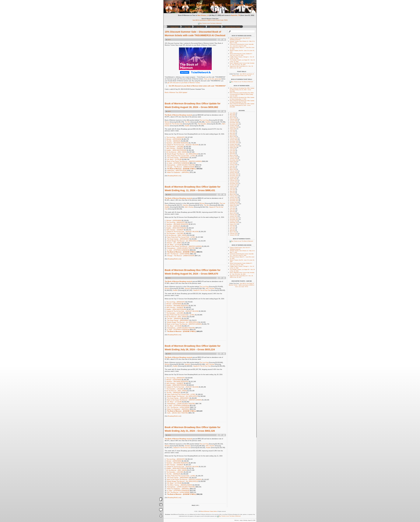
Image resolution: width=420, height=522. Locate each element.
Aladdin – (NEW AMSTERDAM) (176, 150)
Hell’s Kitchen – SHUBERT (175, 148)
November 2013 (234, 200)
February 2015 (234, 180)
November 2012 (234, 219)
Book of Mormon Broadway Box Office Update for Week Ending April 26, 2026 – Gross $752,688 (242, 105)
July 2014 (232, 188)
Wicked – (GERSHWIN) (173, 139)
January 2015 (233, 182)
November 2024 (234, 142)
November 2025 (234, 124)
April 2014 (232, 192)
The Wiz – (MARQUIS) (173, 141)
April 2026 (232, 116)
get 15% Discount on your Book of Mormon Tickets (183, 82)
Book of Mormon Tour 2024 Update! (176, 92)
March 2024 (233, 155)
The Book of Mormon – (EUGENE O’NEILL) (181, 169)
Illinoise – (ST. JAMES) (174, 243)
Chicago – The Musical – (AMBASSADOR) (180, 167)
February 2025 (234, 138)
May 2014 (232, 191)
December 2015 (234, 174)
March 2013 (233, 213)
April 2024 (232, 153)
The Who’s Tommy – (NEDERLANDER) (179, 485)
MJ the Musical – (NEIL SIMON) (176, 152)
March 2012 (233, 232)
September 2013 (234, 203)
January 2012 (233, 235)
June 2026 (232, 113)
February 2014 (234, 196)
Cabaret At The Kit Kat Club (173, 124)
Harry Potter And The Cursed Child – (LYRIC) (181, 156)
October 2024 (233, 144)
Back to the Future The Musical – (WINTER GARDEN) (184, 161)
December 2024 (234, 141)
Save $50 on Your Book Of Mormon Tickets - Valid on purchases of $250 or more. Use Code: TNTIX (241, 285)
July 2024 (232, 149)
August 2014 (233, 186)
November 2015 (234, 175)
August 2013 (233, 205)
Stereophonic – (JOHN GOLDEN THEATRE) (181, 165)
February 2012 (234, 233)
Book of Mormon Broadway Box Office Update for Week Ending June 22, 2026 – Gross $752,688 (242, 89)
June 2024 (232, 150)
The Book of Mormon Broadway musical (178, 115)
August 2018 (233, 161)
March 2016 (233, 169)
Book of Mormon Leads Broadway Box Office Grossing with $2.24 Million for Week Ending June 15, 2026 (242, 94)
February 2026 (234, 119)
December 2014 (234, 183)
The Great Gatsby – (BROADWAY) (178, 157)
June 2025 (232, 131)
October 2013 (233, 202)
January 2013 (233, 216)
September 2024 (234, 146)
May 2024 (232, 152)
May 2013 (232, 210)
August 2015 (233, 178)
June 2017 (232, 166)
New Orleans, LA (203, 15)
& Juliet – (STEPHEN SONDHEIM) (178, 163)
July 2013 (232, 206)
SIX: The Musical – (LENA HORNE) (178, 254)
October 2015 (233, 177)
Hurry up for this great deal (212, 79)
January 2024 (233, 158)
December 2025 (234, 122)
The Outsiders (202, 124)
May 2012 (232, 228)
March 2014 (233, 194)
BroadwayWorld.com (174, 176)
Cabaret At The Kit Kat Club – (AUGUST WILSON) (182, 145)
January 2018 (233, 164)
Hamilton (208, 122)
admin (169, 39)
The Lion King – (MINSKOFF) (175, 137)
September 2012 (234, 222)
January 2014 (233, 197)
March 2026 (233, 117)
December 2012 (234, 218)
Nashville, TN (236, 15)
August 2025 (233, 128)
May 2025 (232, 133)
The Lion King (204, 120)
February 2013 (234, 214)
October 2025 (233, 125)
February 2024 (234, 156)
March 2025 (233, 136)
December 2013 (234, 199)
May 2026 (232, 114)
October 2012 (233, 221)
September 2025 (234, 127)
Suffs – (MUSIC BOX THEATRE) (177, 413)
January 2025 (233, 139)
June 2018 (232, 163)
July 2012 (232, 225)
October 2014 (233, 185)
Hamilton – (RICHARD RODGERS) (177, 143)
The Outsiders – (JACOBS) (175, 146)
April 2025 (232, 135)
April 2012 (232, 230)
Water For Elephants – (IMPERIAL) (178, 172)
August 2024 (233, 147)
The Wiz (187, 122)
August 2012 (233, 224)
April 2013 (232, 211)
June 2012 (232, 227)
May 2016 (232, 167)
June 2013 (232, 208)
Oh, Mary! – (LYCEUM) (174, 159)
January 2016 (233, 172)
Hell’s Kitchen (189, 207)
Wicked (167, 122)
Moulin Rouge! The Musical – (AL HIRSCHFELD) (182, 154)
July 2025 (232, 130)
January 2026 (233, 121)
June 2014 (232, 189)
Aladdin (187, 126)
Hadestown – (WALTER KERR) (177, 170)
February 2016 (234, 171)
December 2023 (234, 160)
